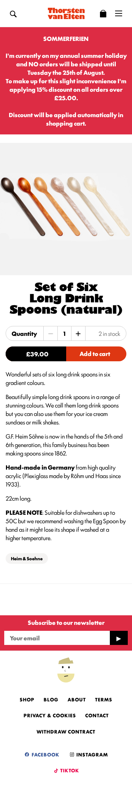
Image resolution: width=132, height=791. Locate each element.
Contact (97, 715)
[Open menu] (118, 13)
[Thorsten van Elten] (66, 13)
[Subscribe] (118, 638)
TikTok (69, 770)
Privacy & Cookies (50, 715)
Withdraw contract (66, 731)
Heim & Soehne (27, 558)
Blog (51, 699)
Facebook (44, 754)
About (77, 699)
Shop (27, 699)
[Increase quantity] (78, 333)
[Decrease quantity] (51, 333)
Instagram (91, 754)
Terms (103, 699)
